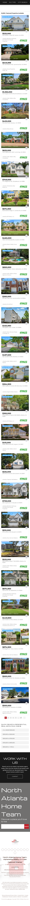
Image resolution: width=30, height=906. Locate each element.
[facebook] (3, 850)
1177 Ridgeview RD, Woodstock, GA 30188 (13, 181)
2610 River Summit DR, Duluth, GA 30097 (13, 473)
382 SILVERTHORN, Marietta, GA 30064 (12, 356)
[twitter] (9, 850)
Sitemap (19, 896)
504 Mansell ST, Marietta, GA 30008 (11, 707)
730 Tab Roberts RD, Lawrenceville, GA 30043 (14, 64)
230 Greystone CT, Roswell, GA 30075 (12, 502)
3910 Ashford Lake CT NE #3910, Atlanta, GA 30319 (14, 562)
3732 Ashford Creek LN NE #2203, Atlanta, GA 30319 (14, 415)
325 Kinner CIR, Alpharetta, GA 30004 (12, 590)
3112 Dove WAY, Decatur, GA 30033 (11, 123)
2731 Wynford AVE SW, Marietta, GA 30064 (13, 678)
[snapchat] (24, 850)
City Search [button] (22, 2)
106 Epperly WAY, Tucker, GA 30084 (11, 327)
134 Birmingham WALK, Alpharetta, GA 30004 (14, 269)
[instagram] (15, 850)
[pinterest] (27, 850)
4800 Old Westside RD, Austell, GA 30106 (13, 239)
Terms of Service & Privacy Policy (9, 895)
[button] (26, 826)
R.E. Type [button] (12, 2)
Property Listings (13, 896)
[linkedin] (6, 850)
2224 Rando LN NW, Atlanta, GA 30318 (12, 619)
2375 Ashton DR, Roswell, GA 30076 (11, 532)
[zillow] (12, 850)
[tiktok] (21, 850)
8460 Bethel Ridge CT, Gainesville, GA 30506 (14, 210)
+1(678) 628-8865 (15, 867)
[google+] (15, 853)
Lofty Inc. (9, 899)
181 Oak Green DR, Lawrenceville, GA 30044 (14, 298)
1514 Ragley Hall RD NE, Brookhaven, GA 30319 (14, 93)
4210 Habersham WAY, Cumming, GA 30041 (14, 152)
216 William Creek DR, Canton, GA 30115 (13, 35)
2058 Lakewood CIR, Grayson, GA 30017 (12, 444)
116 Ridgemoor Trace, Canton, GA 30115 (12, 649)
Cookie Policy (21, 895)
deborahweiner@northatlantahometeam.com (15, 869)
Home (5, 2)
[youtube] (18, 850)
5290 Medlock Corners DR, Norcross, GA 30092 (15, 386)
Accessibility (25, 896)
